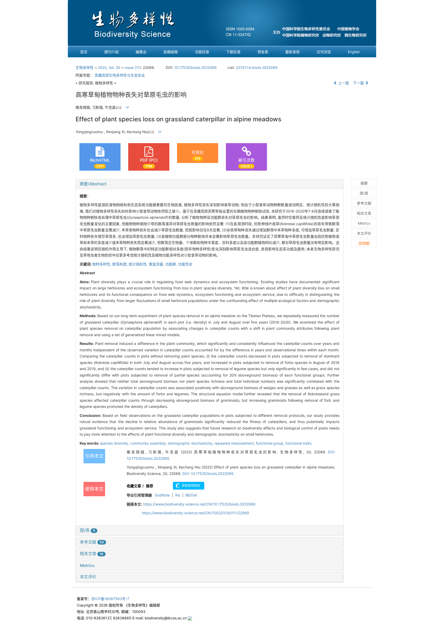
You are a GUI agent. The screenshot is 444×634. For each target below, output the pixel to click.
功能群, (171, 264)
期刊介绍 (111, 52)
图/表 (87, 530)
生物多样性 (85, 67)
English (354, 52)
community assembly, (149, 443)
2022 (102, 67)
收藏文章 (134, 486)
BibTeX (191, 495)
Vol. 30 (114, 67)
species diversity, (115, 443)
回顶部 (364, 243)
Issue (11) (133, 67)
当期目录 (202, 52)
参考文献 (92, 542)
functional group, (270, 443)
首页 (83, 52)
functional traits (298, 443)
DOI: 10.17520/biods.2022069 (207, 473)
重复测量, (157, 264)
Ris (177, 495)
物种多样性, (102, 264)
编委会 (141, 52)
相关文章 (91, 553)
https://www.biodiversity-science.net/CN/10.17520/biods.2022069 (199, 504)
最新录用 (292, 52)
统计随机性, (139, 264)
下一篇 (359, 83)
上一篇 (343, 83)
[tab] (209, 184)
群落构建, (120, 264)
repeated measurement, (235, 443)
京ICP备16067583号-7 (110, 598)
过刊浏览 (324, 52)
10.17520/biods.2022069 (195, 67)
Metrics (87, 565)
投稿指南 (170, 52)
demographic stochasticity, (191, 443)
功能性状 (185, 264)
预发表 (262, 52)
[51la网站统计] (190, 618)
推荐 (149, 486)
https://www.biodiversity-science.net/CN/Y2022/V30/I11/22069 (195, 513)
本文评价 (88, 576)
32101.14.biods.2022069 (257, 67)
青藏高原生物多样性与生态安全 (120, 75)
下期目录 (233, 52)
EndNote (162, 495)
